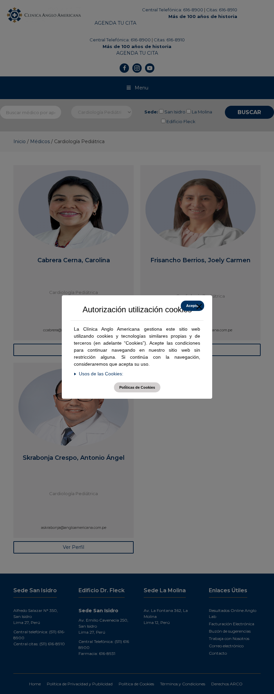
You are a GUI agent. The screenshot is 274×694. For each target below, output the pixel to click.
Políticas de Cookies (137, 387)
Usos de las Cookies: (101, 373)
